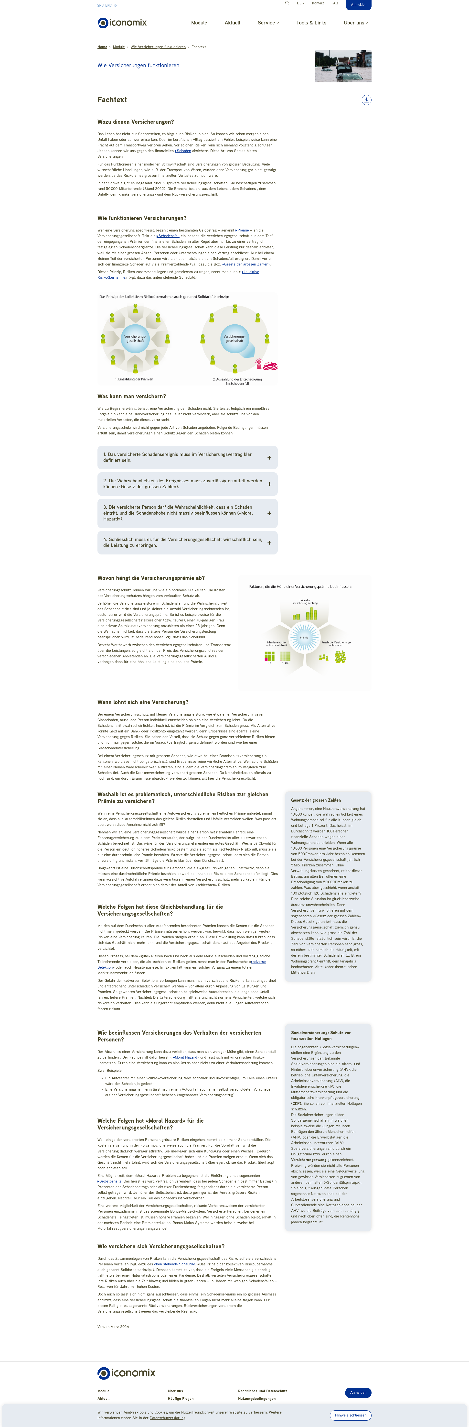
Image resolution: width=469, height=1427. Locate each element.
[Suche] (288, 3)
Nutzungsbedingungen (257, 1399)
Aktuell (232, 23)
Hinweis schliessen (350, 1415)
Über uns (175, 1391)
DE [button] (300, 3)
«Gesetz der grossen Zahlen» (246, 264)
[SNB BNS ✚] (121, 5)
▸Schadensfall (168, 236)
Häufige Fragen (181, 1399)
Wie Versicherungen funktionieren (158, 47)
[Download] (367, 100)
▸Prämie (242, 230)
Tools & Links (311, 23)
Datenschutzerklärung (167, 1418)
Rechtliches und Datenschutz (262, 1391)
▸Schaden (183, 151)
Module (199, 23)
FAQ (334, 3)
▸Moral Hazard (184, 1058)
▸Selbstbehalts (109, 1182)
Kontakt (318, 3)
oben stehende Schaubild (174, 1264)
